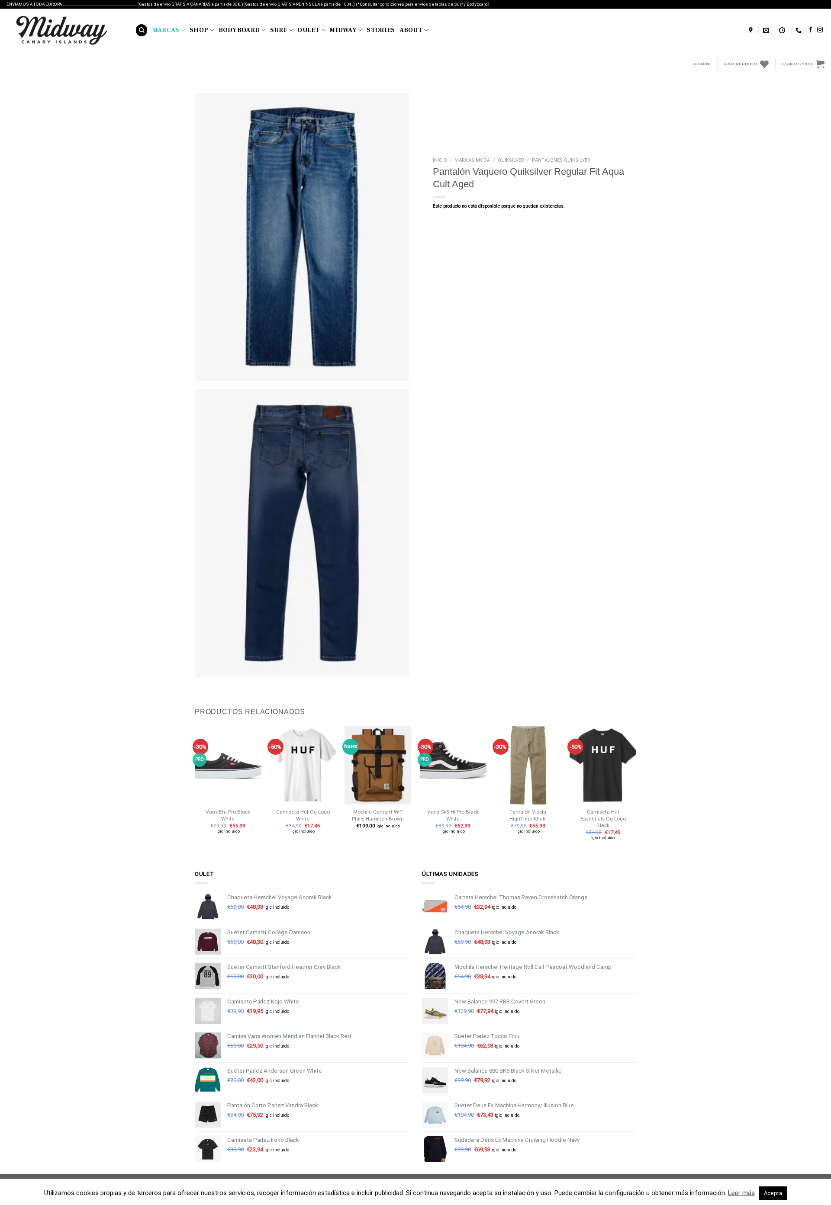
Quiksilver (511, 160)
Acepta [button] (773, 1193)
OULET (308, 30)
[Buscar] (141, 30)
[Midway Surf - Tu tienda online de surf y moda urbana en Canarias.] (64, 30)
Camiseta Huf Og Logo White (303, 815)
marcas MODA (472, 160)
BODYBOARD (239, 30)
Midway (343, 30)
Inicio (440, 160)
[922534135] (800, 30)
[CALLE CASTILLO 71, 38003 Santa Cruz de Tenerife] (752, 30)
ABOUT (410, 30)
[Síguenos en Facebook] (810, 30)
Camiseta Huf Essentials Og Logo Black (603, 818)
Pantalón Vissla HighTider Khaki (528, 815)
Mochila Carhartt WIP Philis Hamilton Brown (378, 815)
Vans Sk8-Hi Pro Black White (453, 815)
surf (278, 30)
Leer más (741, 1193)
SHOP (199, 30)
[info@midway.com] (767, 30)
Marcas (166, 30)
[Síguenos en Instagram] (820, 30)
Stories (381, 30)
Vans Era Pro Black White (228, 815)
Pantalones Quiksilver (561, 160)
